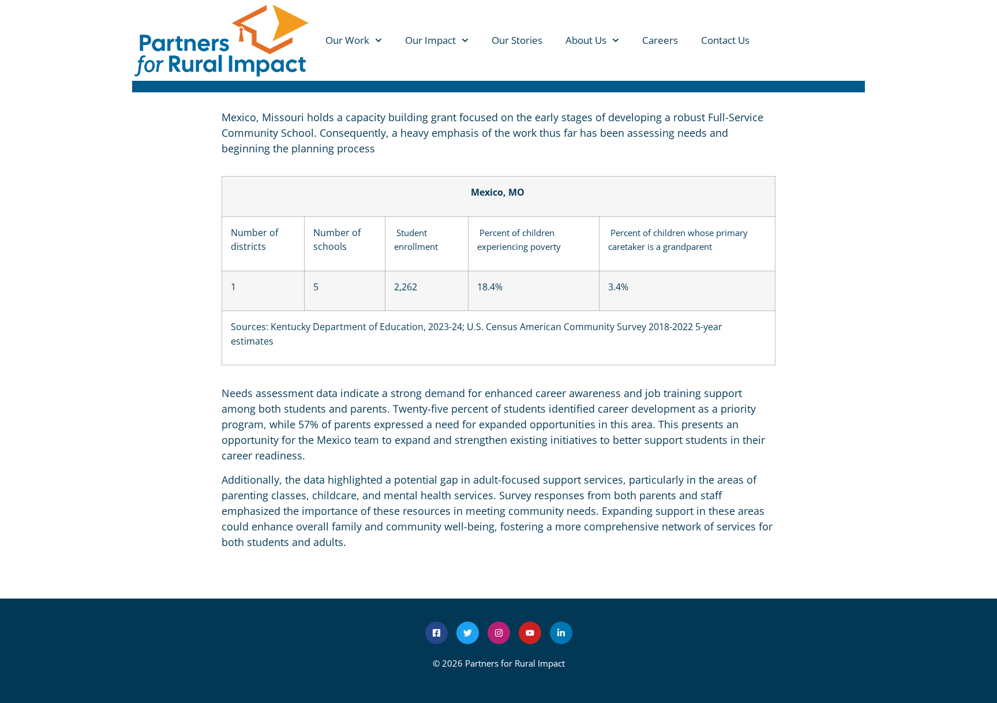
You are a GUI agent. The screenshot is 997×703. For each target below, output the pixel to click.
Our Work (347, 40)
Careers (660, 40)
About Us (585, 40)
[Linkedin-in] (561, 633)
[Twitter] (467, 633)
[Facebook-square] (436, 633)
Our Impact (430, 40)
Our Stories (517, 40)
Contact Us (725, 40)
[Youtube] (530, 633)
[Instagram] (499, 633)
